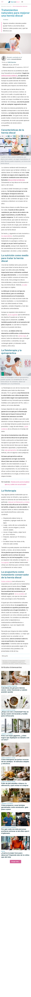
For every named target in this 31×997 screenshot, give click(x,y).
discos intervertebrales (16, 180)
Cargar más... (15, 861)
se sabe (24, 285)
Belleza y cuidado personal (9, 686)
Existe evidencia (6, 581)
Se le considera (20, 594)
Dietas (3, 851)
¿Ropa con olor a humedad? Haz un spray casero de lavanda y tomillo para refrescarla (15, 714)
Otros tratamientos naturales (20, 6)
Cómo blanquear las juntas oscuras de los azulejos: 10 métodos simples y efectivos (15, 762)
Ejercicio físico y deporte (8, 827)
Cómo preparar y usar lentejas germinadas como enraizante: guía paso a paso (14, 807)
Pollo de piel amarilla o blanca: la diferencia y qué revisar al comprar (14, 784)
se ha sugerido (12, 314)
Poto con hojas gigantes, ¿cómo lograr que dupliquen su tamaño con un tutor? (15, 738)
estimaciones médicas (9, 75)
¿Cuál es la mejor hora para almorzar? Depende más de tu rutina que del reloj (15, 855)
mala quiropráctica (10, 450)
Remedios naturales (6, 6)
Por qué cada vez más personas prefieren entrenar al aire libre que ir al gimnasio (15, 831)
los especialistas (6, 236)
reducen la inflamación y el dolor (18, 502)
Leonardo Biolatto (16, 59)
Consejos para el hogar (8, 710)
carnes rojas (22, 336)
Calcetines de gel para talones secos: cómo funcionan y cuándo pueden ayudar (14, 690)
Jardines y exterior (7, 734)
